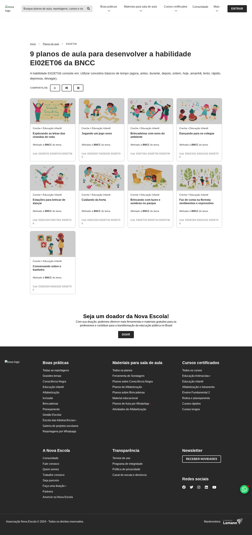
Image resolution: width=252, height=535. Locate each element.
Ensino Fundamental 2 (196, 392)
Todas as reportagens (56, 370)
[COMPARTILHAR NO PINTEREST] (78, 88)
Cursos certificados (175, 6)
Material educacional (125, 398)
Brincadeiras (50, 403)
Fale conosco (51, 463)
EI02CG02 (203, 153)
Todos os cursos (192, 370)
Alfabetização (51, 392)
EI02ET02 (105, 220)
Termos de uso (121, 458)
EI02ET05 (153, 153)
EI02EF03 (56, 153)
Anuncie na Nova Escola (58, 497)
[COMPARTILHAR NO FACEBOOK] (67, 88)
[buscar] (88, 8)
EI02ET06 (67, 153)
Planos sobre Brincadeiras (128, 392)
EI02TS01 (142, 153)
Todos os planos (122, 370)
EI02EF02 (44, 153)
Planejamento (51, 409)
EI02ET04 (153, 220)
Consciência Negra (54, 381)
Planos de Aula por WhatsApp (131, 403)
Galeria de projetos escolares (60, 425)
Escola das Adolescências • (59, 420)
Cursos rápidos (191, 403)
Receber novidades (201, 459)
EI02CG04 (93, 220)
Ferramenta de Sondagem (128, 375)
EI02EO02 (105, 153)
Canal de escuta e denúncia (129, 474)
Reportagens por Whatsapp (59, 431)
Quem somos (51, 469)
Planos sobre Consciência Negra (132, 381)
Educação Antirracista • (196, 375)
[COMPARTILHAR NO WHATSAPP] (55, 88)
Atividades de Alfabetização (129, 409)
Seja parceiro (51, 480)
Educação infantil (53, 387)
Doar (126, 334)
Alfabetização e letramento (198, 387)
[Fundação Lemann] (233, 521)
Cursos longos (191, 409)
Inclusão (48, 398)
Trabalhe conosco (53, 474)
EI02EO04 (191, 220)
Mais (216, 6)
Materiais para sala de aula (140, 6)
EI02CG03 (45, 220)
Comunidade (200, 6)
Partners (48, 491)
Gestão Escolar (52, 414)
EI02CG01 (191, 153)
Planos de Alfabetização (127, 387)
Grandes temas (52, 375)
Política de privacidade (126, 469)
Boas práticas (108, 6)
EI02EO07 (93, 153)
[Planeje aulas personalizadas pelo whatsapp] (244, 489)
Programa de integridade (127, 463)
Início (33, 44)
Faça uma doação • (54, 485)
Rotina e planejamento (196, 398)
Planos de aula (51, 44)
